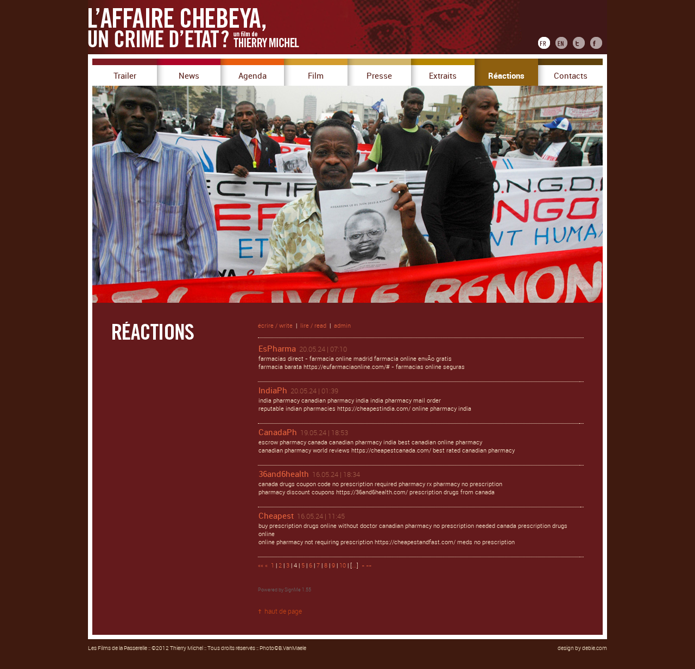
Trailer (124, 76)
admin (342, 325)
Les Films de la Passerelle (117, 648)
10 (342, 565)
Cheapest (276, 516)
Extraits (443, 76)
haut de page (283, 611)
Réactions (506, 76)
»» (368, 565)
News (189, 76)
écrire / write (275, 325)
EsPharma (277, 349)
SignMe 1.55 (298, 589)
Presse (379, 76)
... (354, 565)
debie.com (594, 648)
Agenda (252, 76)
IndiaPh (272, 391)
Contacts (570, 76)
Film (316, 76)
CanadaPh (277, 432)
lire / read (313, 325)
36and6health (283, 474)
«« (260, 565)
